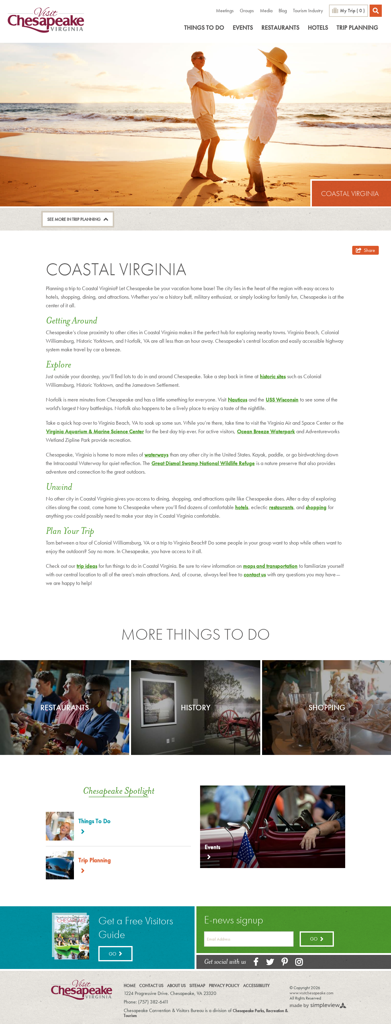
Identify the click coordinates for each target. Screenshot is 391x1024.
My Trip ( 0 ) (352, 10)
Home (130, 985)
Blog (283, 10)
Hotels (318, 27)
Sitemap (197, 985)
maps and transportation (270, 565)
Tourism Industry (308, 10)
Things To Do (204, 27)
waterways (156, 454)
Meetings (225, 10)
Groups (247, 10)
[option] (64, 707)
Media (266, 10)
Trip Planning (357, 27)
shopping (316, 507)
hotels (241, 507)
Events (243, 27)
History (195, 707)
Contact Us (151, 985)
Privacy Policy (224, 985)
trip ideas (87, 565)
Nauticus (237, 399)
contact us (255, 574)
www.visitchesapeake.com (312, 993)
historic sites (273, 376)
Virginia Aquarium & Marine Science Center (95, 431)
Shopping (327, 707)
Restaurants (280, 27)
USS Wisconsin (282, 399)
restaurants (281, 507)
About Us (176, 985)
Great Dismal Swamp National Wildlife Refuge (203, 463)
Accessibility (256, 985)
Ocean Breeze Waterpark (266, 431)
